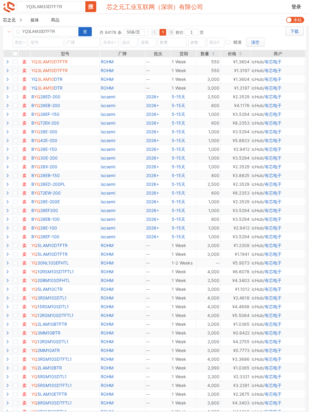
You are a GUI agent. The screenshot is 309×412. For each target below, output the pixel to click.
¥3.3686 (241, 359)
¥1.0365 (241, 324)
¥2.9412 (242, 149)
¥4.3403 (241, 280)
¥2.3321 (242, 376)
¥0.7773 (241, 350)
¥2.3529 (241, 96)
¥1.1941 (242, 254)
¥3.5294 (241, 114)
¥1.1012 (242, 289)
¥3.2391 (241, 385)
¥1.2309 (242, 245)
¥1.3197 (242, 70)
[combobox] (56, 6)
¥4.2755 (241, 341)
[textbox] (51, 6)
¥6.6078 (241, 271)
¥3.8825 (241, 175)
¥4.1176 (242, 105)
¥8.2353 (241, 122)
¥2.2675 (241, 394)
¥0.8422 (241, 332)
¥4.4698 (241, 306)
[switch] (295, 20)
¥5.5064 (241, 315)
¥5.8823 (241, 140)
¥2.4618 (241, 297)
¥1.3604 (241, 61)
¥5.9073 (241, 262)
